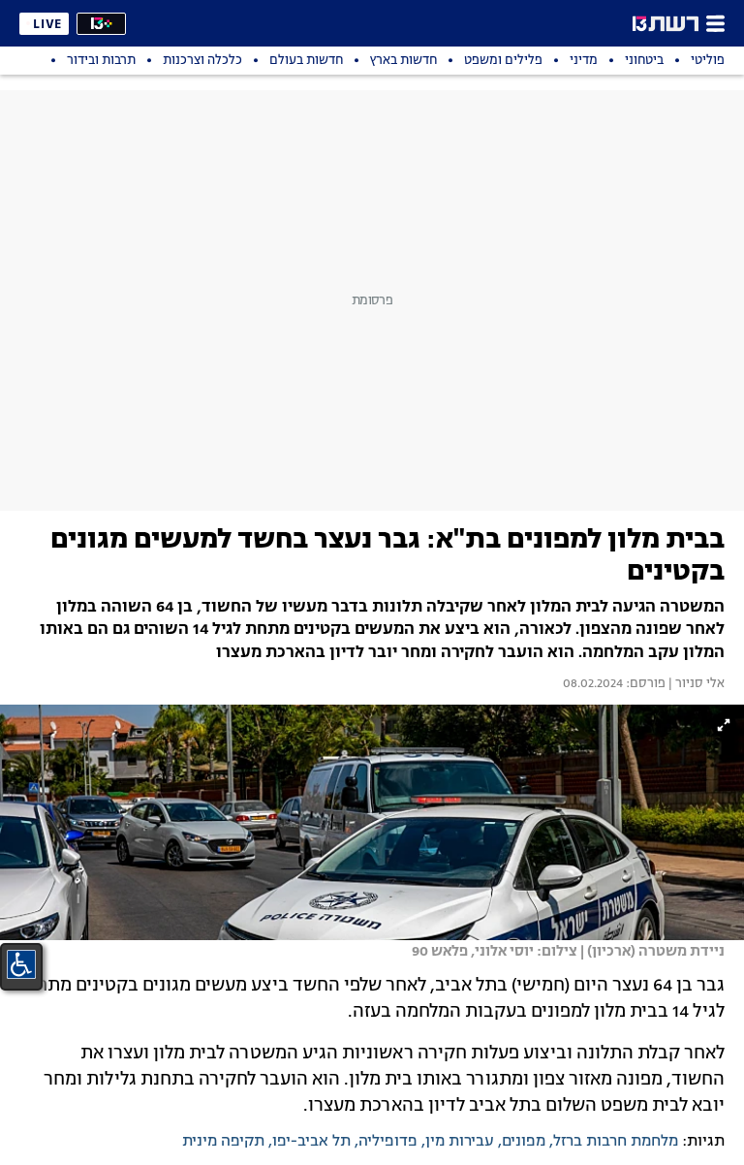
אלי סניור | (695, 684)
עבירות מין (459, 1141)
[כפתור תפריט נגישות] (21, 964)
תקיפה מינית (223, 1141)
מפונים (523, 1141)
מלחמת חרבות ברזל (615, 1141)
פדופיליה (388, 1141)
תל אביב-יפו (311, 1141)
